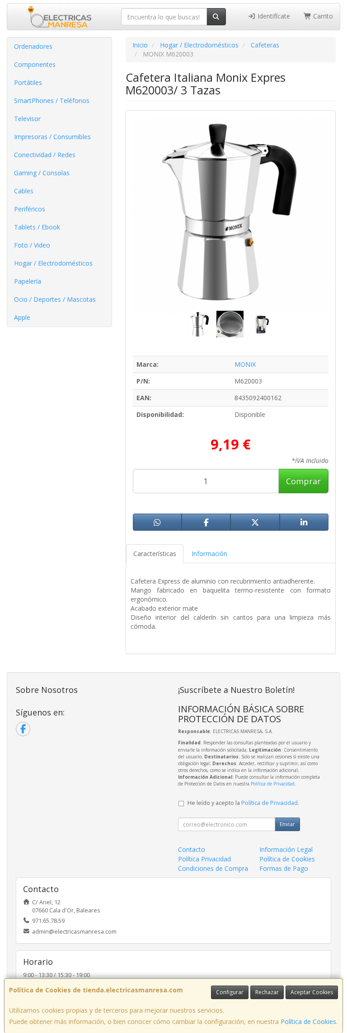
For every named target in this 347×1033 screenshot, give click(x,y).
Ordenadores (33, 46)
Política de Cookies (308, 1021)
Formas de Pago (283, 868)
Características (154, 553)
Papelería (27, 281)
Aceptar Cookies (312, 992)
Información (209, 553)
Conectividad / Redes (44, 154)
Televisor (27, 118)
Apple (22, 317)
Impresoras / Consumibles (52, 136)
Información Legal (286, 849)
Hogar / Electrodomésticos (53, 263)
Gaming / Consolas (42, 172)
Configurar (230, 992)
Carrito (322, 16)
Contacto (191, 849)
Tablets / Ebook (37, 227)
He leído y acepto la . (243, 803)
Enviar (287, 824)
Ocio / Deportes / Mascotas (55, 299)
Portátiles (28, 82)
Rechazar (267, 992)
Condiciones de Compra (213, 868)
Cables (23, 191)
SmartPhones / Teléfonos (51, 100)
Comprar (303, 481)
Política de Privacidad (273, 784)
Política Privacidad (204, 859)
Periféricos (29, 209)
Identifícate (273, 16)
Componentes (35, 64)
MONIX (245, 364)
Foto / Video (32, 245)
